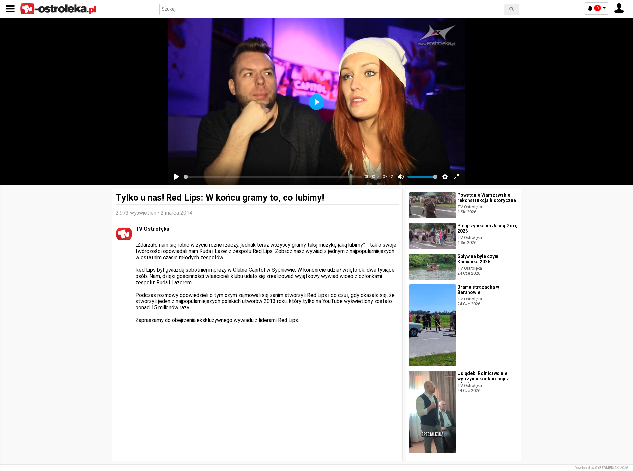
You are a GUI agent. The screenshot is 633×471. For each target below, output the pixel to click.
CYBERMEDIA (606, 468)
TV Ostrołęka (152, 229)
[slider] (273, 177)
